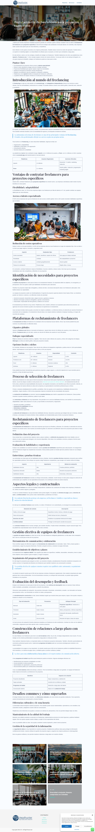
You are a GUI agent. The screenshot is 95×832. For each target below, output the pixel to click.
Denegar (77, 826)
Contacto (79, 2)
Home (44, 817)
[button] (92, 815)
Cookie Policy (76, 829)
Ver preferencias (88, 826)
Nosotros (64, 2)
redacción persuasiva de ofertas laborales (53, 382)
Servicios (71, 2)
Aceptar (66, 826)
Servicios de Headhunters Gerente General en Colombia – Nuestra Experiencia (27, 794)
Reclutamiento (17, 29)
